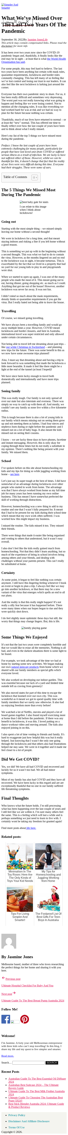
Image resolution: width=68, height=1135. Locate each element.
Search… (6, 1062)
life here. (31, 827)
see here (14, 474)
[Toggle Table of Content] (33, 177)
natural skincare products (25, 666)
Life (45, 39)
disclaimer (7, 46)
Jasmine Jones (35, 39)
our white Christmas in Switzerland (25, 347)
